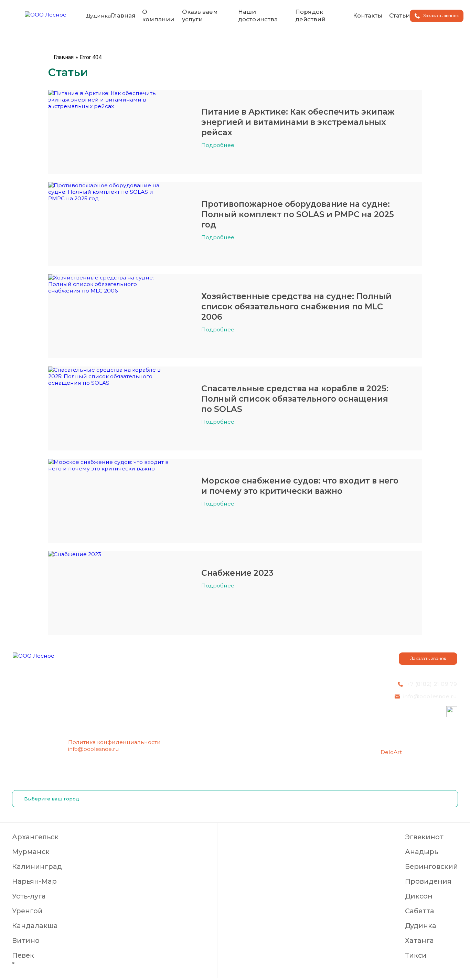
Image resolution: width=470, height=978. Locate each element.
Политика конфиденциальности (114, 742)
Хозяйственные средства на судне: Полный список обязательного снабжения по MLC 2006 (296, 306)
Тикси (416, 955)
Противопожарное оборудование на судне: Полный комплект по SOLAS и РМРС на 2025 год (297, 214)
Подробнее (217, 145)
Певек (23, 955)
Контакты (367, 15)
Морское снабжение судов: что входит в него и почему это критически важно (299, 486)
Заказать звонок (428, 658)
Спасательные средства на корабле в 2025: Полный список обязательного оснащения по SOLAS (294, 398)
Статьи (399, 15)
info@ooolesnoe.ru (93, 749)
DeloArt (391, 752)
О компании (158, 15)
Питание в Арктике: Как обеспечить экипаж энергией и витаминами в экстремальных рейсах (298, 122)
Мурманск (31, 852)
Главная (123, 15)
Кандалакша (35, 926)
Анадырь (421, 852)
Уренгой (27, 911)
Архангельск (35, 837)
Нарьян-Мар (34, 881)
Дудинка (420, 926)
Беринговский (431, 866)
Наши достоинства (258, 15)
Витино (26, 940)
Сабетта (419, 911)
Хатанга (419, 940)
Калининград (37, 866)
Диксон (418, 896)
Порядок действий (310, 15)
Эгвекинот (424, 837)
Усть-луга (29, 896)
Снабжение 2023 (237, 573)
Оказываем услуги (200, 15)
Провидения (428, 881)
